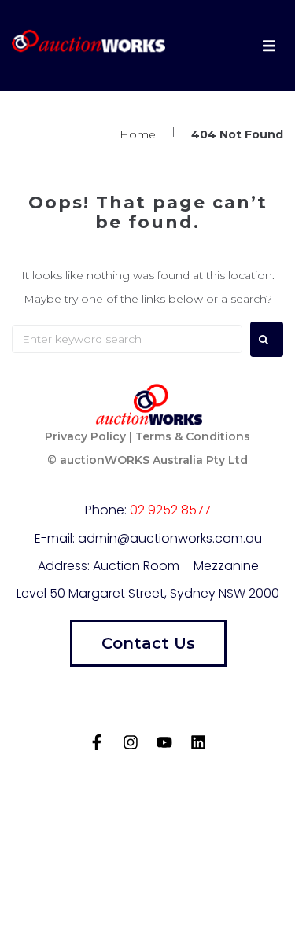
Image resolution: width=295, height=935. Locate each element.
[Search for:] (127, 339)
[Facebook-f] (97, 742)
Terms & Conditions (192, 436)
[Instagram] (130, 742)
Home (138, 134)
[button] (269, 45)
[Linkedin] (198, 742)
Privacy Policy (85, 436)
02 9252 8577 (170, 510)
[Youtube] (164, 742)
